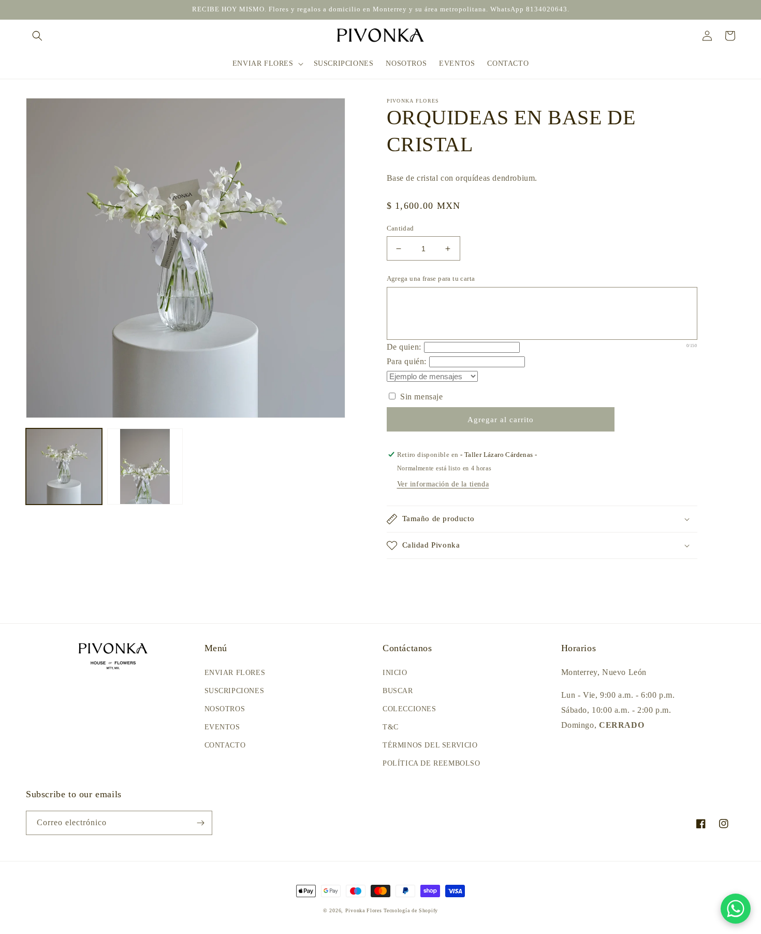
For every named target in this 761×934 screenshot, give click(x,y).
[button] (37, 35)
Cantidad (400, 228)
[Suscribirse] (200, 823)
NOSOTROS (224, 709)
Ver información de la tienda (443, 484)
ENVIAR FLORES (235, 673)
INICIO (395, 673)
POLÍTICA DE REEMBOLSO (431, 763)
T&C (391, 727)
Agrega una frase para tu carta (431, 278)
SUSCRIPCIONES (234, 691)
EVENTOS (222, 727)
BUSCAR (398, 691)
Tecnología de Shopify (411, 910)
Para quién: (407, 361)
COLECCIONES (409, 709)
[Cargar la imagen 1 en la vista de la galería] (64, 466)
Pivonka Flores (364, 910)
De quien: (404, 346)
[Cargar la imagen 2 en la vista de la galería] (145, 466)
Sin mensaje (420, 396)
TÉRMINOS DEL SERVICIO (430, 745)
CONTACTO (225, 745)
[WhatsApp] (736, 909)
